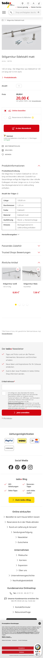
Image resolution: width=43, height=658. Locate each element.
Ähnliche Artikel (10, 262)
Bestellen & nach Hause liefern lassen (23, 517)
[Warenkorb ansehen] (39, 3)
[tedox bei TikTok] (24, 467)
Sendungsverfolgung (22, 532)
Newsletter (23, 537)
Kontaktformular (22, 607)
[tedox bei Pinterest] (17, 467)
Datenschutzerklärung (16, 403)
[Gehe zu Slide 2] (20, 305)
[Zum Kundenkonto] (33, 3)
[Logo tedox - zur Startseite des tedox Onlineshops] (8, 5)
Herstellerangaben (9, 234)
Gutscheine (23, 542)
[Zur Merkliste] (28, 3)
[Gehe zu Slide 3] (23, 305)
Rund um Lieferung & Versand (22, 527)
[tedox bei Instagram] (30, 467)
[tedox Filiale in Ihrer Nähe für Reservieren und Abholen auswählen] (22, 3)
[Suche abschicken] (38, 12)
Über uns (23, 570)
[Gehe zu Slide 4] (27, 305)
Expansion (22, 565)
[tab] (21, 110)
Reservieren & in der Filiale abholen (23, 522)
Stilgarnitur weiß (10, 284)
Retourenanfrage (23, 612)
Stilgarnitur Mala (30, 284)
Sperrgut (10, 136)
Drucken (8, 150)
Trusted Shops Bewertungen (16, 252)
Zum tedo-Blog (23, 500)
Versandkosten (36, 101)
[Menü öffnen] (4, 12)
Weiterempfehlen (12, 146)
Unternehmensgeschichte (23, 575)
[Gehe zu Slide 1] (16, 305)
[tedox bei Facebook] (11, 467)
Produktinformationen (13, 165)
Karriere (23, 560)
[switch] (38, 654)
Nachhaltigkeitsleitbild (23, 580)
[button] (21, 37)
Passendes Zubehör (12, 245)
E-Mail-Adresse (8, 381)
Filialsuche (22, 555)
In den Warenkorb (23, 128)
